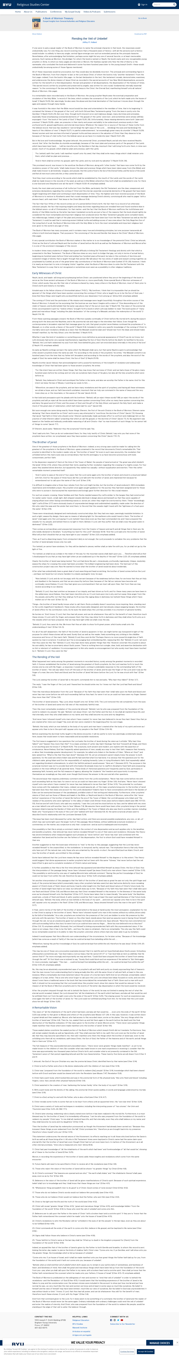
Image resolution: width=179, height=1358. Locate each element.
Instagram (115, 1320)
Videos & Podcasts (92, 11)
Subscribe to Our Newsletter (122, 1324)
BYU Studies (77, 1324)
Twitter (118, 1320)
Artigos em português (81, 1335)
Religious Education (80, 1320)
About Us (28, 11)
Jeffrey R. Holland (89, 42)
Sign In (144, 4)
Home (18, 11)
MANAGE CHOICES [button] (160, 1343)
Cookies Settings (127, 1352)
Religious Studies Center (33, 4)
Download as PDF (141, 34)
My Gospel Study (72, 11)
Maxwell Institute (79, 1327)
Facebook (111, 1320)
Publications (41, 11)
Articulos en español (81, 1331)
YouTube (122, 1320)
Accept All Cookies (145, 1352)
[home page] (7, 4)
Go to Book (142, 18)
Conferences (56, 11)
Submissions (109, 11)
